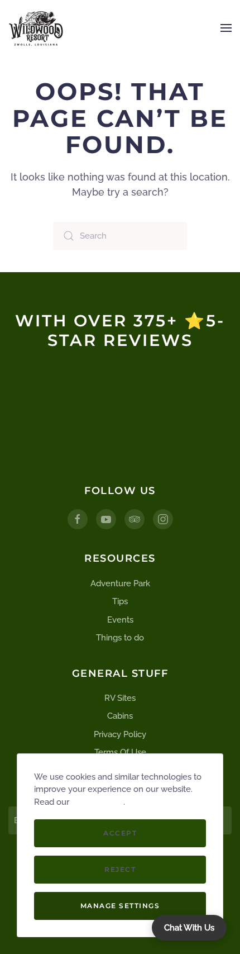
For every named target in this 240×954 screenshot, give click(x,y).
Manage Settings (120, 905)
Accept (120, 833)
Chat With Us (189, 928)
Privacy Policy (120, 734)
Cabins (120, 716)
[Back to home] (36, 28)
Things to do (120, 638)
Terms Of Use (120, 752)
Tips (120, 601)
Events (120, 620)
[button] (226, 28)
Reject (120, 869)
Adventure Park (120, 583)
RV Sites (120, 698)
